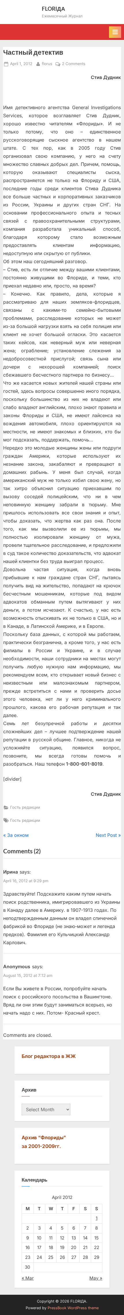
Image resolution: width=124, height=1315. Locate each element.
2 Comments (73, 64)
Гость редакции (25, 807)
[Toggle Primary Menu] (115, 32)
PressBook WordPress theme (73, 1308)
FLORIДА (53, 8)
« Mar (28, 1278)
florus (47, 63)
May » (95, 1278)
